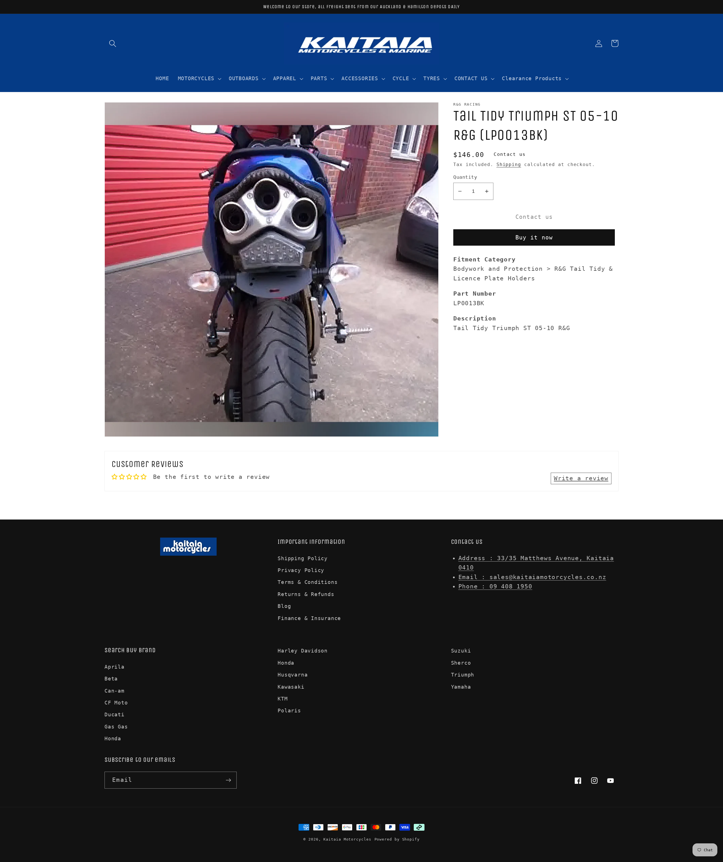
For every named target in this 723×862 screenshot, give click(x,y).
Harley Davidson (303, 651)
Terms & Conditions (307, 582)
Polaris (289, 710)
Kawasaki (291, 687)
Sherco (461, 663)
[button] (112, 43)
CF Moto (116, 703)
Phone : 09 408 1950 (495, 586)
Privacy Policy (301, 570)
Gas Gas (116, 727)
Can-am (114, 691)
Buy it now (534, 237)
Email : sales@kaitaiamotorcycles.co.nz (532, 577)
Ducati (114, 714)
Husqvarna (293, 675)
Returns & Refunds (306, 594)
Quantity (465, 177)
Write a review (581, 478)
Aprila (114, 667)
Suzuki (461, 651)
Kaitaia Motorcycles (347, 839)
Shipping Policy (303, 558)
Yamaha (461, 687)
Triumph (462, 675)
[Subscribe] (228, 780)
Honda (112, 738)
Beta (111, 679)
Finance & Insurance (309, 618)
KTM (283, 699)
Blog (284, 606)
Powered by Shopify (397, 839)
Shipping (508, 164)
